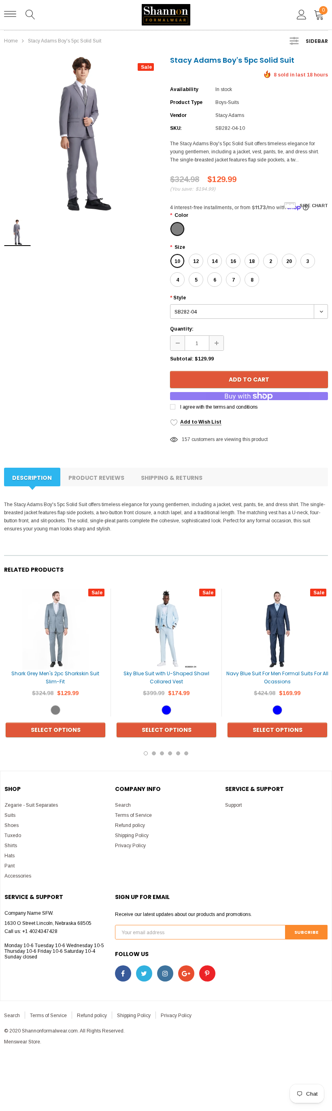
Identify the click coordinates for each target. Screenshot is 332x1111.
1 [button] (146, 753)
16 (233, 261)
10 (177, 261)
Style (178, 298)
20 (289, 261)
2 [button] (154, 753)
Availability (184, 89)
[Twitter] (144, 973)
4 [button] (170, 753)
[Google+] (186, 973)
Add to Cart (249, 379)
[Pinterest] (207, 973)
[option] (83, 134)
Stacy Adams (229, 115)
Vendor (178, 115)
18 (252, 261)
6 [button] (186, 753)
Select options (56, 730)
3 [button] (162, 753)
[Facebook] (123, 973)
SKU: (176, 128)
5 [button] (178, 753)
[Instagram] (165, 973)
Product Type (186, 102)
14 (214, 261)
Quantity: (182, 329)
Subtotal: (182, 359)
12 (196, 261)
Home (11, 41)
